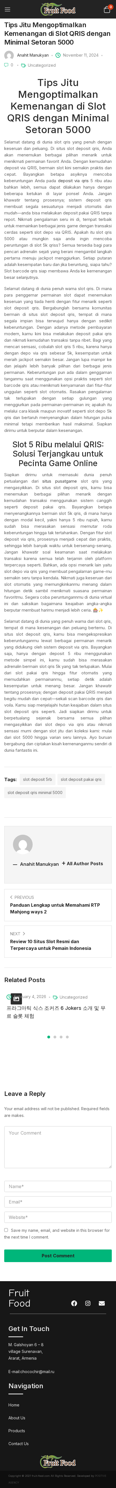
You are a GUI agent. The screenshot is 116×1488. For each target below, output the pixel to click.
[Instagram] (88, 1303)
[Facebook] (74, 1303)
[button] (106, 9)
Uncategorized (42, 65)
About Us (16, 1417)
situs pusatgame (59, 481)
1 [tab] (48, 1037)
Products (16, 1430)
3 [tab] (61, 1037)
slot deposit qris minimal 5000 (35, 792)
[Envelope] (102, 1303)
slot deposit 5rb (37, 779)
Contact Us (18, 1443)
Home (13, 1405)
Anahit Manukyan (33, 55)
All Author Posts (85, 863)
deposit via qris (73, 180)
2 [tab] (54, 1037)
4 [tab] (67, 1037)
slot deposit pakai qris (81, 779)
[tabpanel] (58, 1005)
